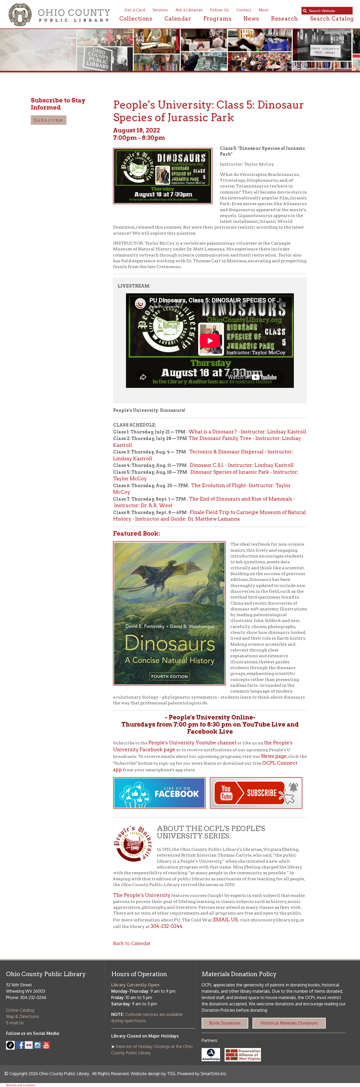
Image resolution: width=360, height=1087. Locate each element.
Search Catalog (332, 18)
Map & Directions (22, 1016)
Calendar (177, 18)
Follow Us (219, 9)
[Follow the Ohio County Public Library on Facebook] (20, 1047)
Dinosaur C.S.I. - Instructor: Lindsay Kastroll (242, 465)
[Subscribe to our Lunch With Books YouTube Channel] (258, 811)
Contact (243, 9)
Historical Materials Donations (289, 1023)
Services (160, 9)
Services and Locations (21, 1085)
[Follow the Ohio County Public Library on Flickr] (29, 1047)
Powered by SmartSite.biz (201, 1073)
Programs (217, 18)
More (264, 9)
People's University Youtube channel (192, 742)
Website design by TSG (153, 1073)
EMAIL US (225, 919)
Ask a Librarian (189, 9)
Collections (135, 18)
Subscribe (49, 120)
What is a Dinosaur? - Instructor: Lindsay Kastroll (247, 431)
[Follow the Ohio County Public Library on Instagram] (37, 1047)
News (251, 18)
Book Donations (225, 1023)
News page (274, 756)
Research (284, 18)
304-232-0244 (166, 926)
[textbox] (329, 11)
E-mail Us (15, 1022)
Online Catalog (20, 1010)
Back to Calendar (131, 943)
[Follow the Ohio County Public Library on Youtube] (46, 1047)
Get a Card (134, 9)
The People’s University (142, 895)
